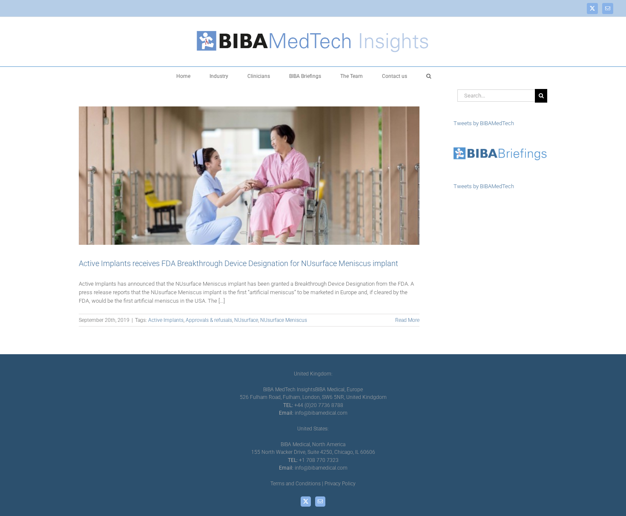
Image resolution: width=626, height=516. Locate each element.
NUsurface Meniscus (283, 320)
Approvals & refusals (209, 320)
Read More (407, 320)
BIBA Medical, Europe (339, 390)
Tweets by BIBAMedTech (484, 123)
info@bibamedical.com (321, 413)
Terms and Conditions (295, 484)
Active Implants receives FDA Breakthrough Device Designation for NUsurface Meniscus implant (238, 263)
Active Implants (166, 320)
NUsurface (246, 320)
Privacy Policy (340, 484)
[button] (428, 76)
